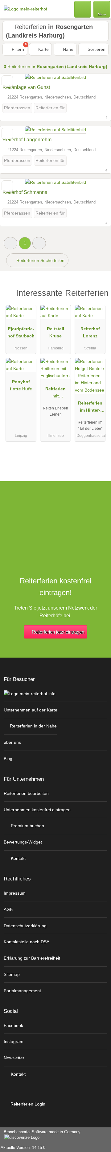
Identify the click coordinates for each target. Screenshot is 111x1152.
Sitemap (12, 974)
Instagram (13, 1041)
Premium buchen (27, 825)
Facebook (13, 1025)
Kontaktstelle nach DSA (26, 941)
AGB (8, 909)
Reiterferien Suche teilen (39, 260)
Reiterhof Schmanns (24, 192)
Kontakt (18, 858)
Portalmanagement (22, 990)
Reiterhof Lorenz (90, 332)
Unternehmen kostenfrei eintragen (37, 809)
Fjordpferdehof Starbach (21, 332)
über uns (12, 742)
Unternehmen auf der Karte (30, 709)
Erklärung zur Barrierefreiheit (32, 958)
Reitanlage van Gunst (26, 87)
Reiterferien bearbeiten (26, 793)
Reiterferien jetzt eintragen (58, 631)
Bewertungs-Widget (23, 842)
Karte (43, 49)
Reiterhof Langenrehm (26, 139)
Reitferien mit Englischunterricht (55, 393)
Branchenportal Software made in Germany (40, 1135)
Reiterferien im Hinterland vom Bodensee (90, 408)
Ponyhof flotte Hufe (21, 385)
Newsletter (14, 1057)
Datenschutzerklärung (25, 925)
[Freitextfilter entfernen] (82, 8)
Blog (8, 758)
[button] (10, 243)
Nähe (67, 49)
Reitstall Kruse (55, 332)
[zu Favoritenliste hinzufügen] (7, 81)
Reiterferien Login (27, 1104)
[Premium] (98, 295)
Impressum (15, 893)
